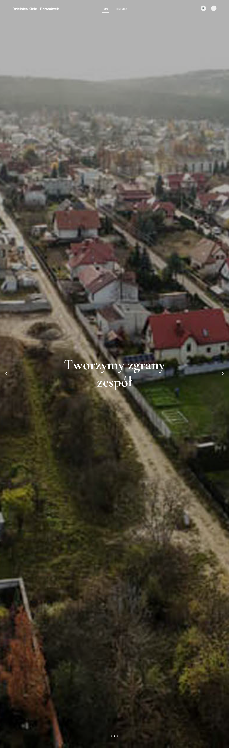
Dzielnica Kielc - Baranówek (36, 9)
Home (105, 9)
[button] (111, 736)
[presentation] (6, 374)
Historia (121, 9)
